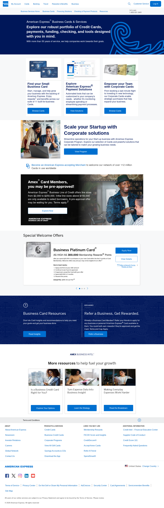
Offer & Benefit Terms (126, 265)
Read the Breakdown (118, 408)
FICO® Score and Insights (95, 435)
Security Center (100, 486)
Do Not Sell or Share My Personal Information (58, 486)
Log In (155, 4)
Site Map (9, 491)
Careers (8, 446)
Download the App (52, 456)
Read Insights (34, 334)
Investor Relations (13, 440)
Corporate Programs (53, 440)
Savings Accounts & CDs (55, 451)
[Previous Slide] (76, 288)
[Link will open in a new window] (7, 476)
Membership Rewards (93, 430)
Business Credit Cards (54, 435)
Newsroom (9, 435)
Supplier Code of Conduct (134, 435)
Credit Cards (50, 430)
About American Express (15, 430)
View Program (81, 151)
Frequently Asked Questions (135, 446)
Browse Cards (38, 110)
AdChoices (85, 486)
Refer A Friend (90, 451)
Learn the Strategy (82, 408)
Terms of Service (12, 486)
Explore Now (47, 210)
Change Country (149, 466)
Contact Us (10, 456)
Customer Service (141, 4)
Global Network (11, 451)
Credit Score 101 (130, 440)
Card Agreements (117, 486)
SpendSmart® (90, 456)
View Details (126, 259)
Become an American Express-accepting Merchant (59, 165)
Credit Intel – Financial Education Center (140, 430)
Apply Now (126, 250)
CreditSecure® (90, 440)
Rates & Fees (126, 267)
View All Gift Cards (53, 446)
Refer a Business (95, 334)
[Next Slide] (87, 288)
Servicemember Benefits (138, 486)
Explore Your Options (45, 408)
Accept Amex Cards (92, 446)
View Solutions (76, 110)
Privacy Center (29, 486)
